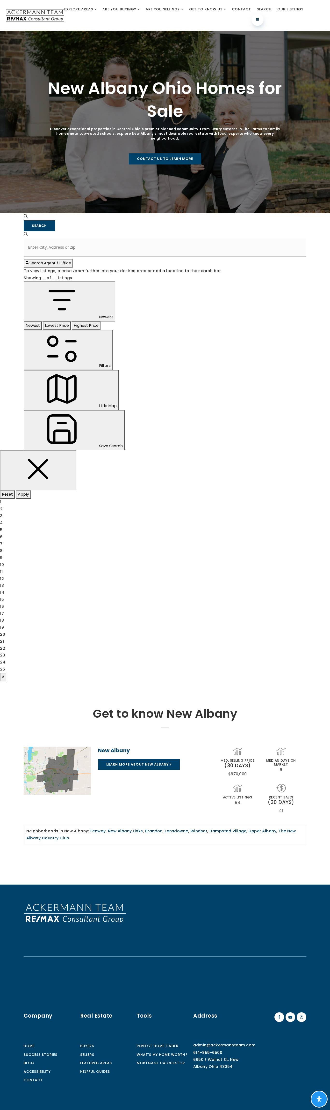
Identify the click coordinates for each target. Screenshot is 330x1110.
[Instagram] (300, 1017)
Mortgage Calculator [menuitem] (161, 1063)
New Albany (114, 750)
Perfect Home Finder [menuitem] (158, 1045)
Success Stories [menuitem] (40, 1054)
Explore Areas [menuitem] (79, 9)
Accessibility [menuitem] (37, 1071)
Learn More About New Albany (138, 764)
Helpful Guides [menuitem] (95, 1071)
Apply (23, 494)
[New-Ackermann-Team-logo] (35, 15)
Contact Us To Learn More (165, 158)
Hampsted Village (227, 831)
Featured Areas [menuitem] (96, 1063)
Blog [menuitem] (29, 1063)
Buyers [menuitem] (87, 1045)
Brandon (154, 831)
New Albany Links (125, 831)
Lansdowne (176, 831)
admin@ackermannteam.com (224, 1045)
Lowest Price (57, 325)
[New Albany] (57, 770)
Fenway (98, 831)
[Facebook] (278, 1017)
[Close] (38, 470)
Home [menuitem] (29, 1045)
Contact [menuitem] (241, 9)
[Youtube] (289, 1017)
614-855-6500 (207, 1052)
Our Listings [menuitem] (290, 9)
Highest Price (86, 325)
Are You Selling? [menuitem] (163, 9)
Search (39, 225)
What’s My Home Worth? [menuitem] (162, 1054)
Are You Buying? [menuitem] (119, 9)
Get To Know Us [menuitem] (206, 9)
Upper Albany (262, 831)
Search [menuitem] (264, 9)
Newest (33, 325)
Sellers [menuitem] (87, 1054)
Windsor (199, 831)
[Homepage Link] (75, 913)
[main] (165, 458)
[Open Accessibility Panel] (319, 1099)
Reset (7, 494)
